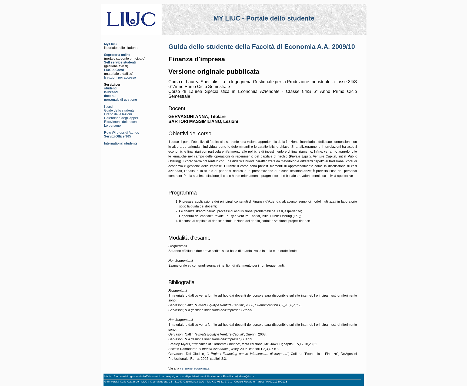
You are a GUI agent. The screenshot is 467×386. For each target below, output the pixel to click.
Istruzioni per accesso (120, 77)
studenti (110, 88)
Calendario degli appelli (121, 118)
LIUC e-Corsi (114, 70)
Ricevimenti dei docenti (121, 122)
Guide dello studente (119, 110)
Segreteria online (117, 55)
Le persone (112, 125)
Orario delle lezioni (118, 114)
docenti (109, 96)
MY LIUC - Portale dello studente (264, 18)
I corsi (108, 107)
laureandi (111, 92)
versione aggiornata (194, 368)
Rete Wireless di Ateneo (121, 133)
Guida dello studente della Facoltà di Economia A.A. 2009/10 (261, 46)
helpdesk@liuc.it (244, 376)
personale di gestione (120, 100)
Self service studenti (120, 62)
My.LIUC (110, 44)
